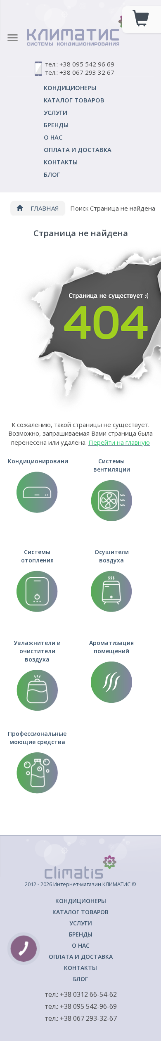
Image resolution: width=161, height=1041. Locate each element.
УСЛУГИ (55, 112)
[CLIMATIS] (80, 24)
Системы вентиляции (111, 465)
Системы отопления (37, 556)
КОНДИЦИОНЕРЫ (70, 87)
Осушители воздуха (112, 556)
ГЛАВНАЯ (44, 208)
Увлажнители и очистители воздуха (37, 651)
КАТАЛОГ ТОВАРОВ (74, 100)
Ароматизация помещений (111, 647)
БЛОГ (52, 174)
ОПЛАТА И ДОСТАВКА (77, 149)
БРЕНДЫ (56, 125)
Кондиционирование (38, 461)
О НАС (53, 137)
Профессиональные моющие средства (37, 738)
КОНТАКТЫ (61, 162)
